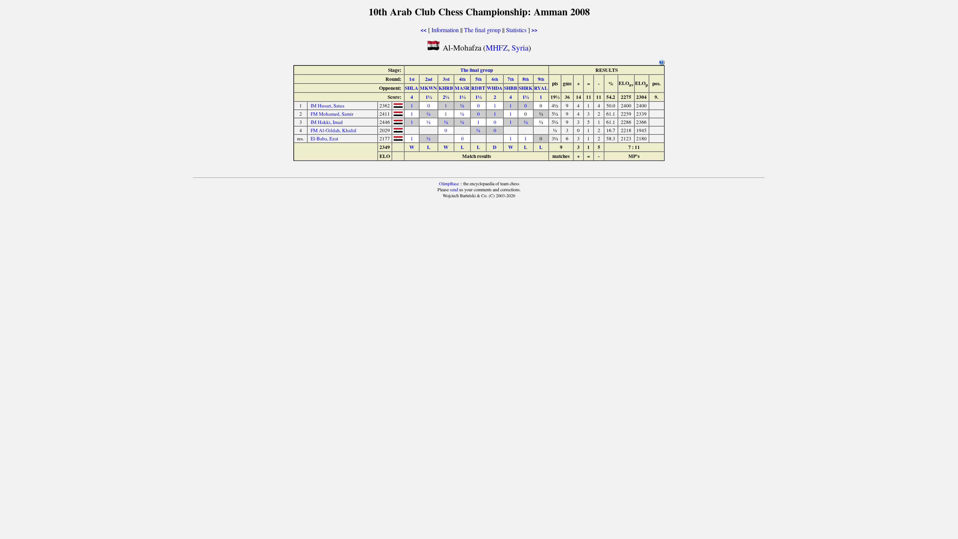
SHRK (526, 88)
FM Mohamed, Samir (332, 113)
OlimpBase (449, 183)
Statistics (516, 30)
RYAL (541, 88)
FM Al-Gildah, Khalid (333, 130)
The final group (482, 30)
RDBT (478, 88)
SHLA (411, 88)
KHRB (446, 88)
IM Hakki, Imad (327, 122)
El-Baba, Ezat (324, 138)
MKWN (428, 88)
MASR (462, 88)
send (454, 189)
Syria (520, 47)
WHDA (495, 88)
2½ (446, 97)
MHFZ (497, 47)
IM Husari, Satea (327, 105)
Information (445, 30)
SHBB (510, 88)
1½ (428, 97)
